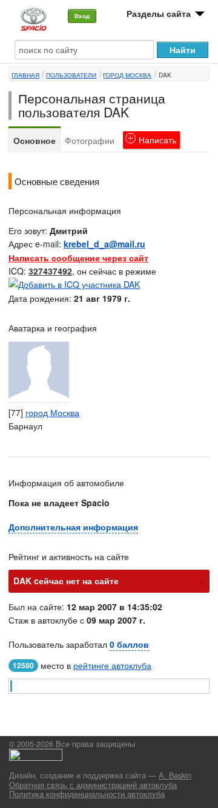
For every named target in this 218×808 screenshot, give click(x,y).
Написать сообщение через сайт (78, 258)
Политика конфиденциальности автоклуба (87, 794)
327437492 (50, 271)
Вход (82, 15)
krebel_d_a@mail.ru (104, 244)
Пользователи (71, 75)
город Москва (127, 75)
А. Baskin (175, 775)
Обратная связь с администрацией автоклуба (93, 785)
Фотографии (89, 140)
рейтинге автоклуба (112, 665)
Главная (25, 75)
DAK (165, 75)
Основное (34, 140)
